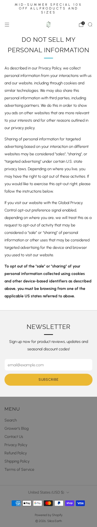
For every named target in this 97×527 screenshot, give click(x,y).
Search (10, 420)
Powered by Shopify (48, 515)
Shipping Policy (17, 461)
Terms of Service (19, 469)
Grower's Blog (16, 428)
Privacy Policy (15, 444)
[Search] (90, 24)
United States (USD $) (46, 492)
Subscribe (49, 379)
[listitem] (48, 9)
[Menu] (6, 24)
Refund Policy (15, 453)
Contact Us (13, 436)
